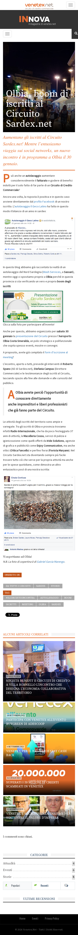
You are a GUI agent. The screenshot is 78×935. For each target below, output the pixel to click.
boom (68, 597)
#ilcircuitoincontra (20, 597)
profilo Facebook (44, 201)
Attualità (9, 863)
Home (22, 918)
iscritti (11, 604)
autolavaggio (49, 597)
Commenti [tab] (68, 885)
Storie (55, 586)
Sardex (40, 586)
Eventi (7, 870)
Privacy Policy (52, 918)
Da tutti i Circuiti (18, 586)
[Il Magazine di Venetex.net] (39, 19)
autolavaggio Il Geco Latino (30, 206)
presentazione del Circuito (32, 336)
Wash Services (52, 272)
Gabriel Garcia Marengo (50, 561)
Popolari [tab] (15, 885)
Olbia (42, 604)
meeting (27, 604)
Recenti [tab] (44, 885)
